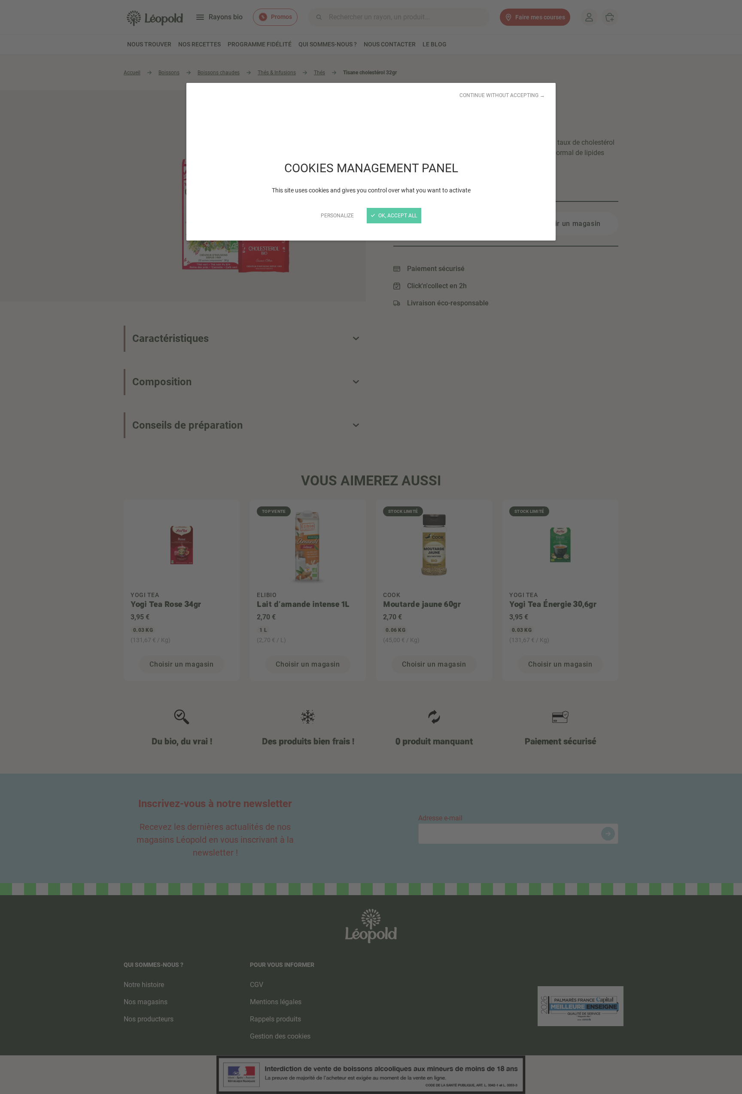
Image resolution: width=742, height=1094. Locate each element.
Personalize (337, 216)
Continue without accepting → (502, 95)
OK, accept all (397, 216)
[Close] (371, 547)
